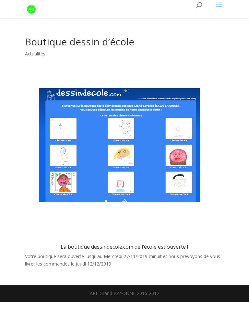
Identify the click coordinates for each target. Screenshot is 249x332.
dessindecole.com (112, 246)
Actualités (35, 54)
